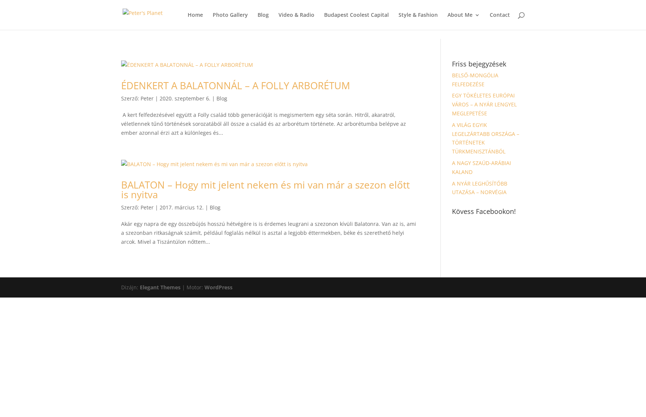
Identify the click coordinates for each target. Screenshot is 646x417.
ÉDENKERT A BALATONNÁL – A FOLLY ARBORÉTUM (235, 85)
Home (195, 15)
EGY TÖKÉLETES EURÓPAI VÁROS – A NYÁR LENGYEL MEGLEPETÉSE (484, 104)
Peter (147, 98)
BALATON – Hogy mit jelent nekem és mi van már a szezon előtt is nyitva (265, 189)
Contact (500, 15)
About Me (460, 15)
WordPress (218, 287)
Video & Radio (296, 15)
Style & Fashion (418, 15)
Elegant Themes (160, 287)
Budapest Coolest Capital (356, 15)
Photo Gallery (230, 15)
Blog (263, 15)
